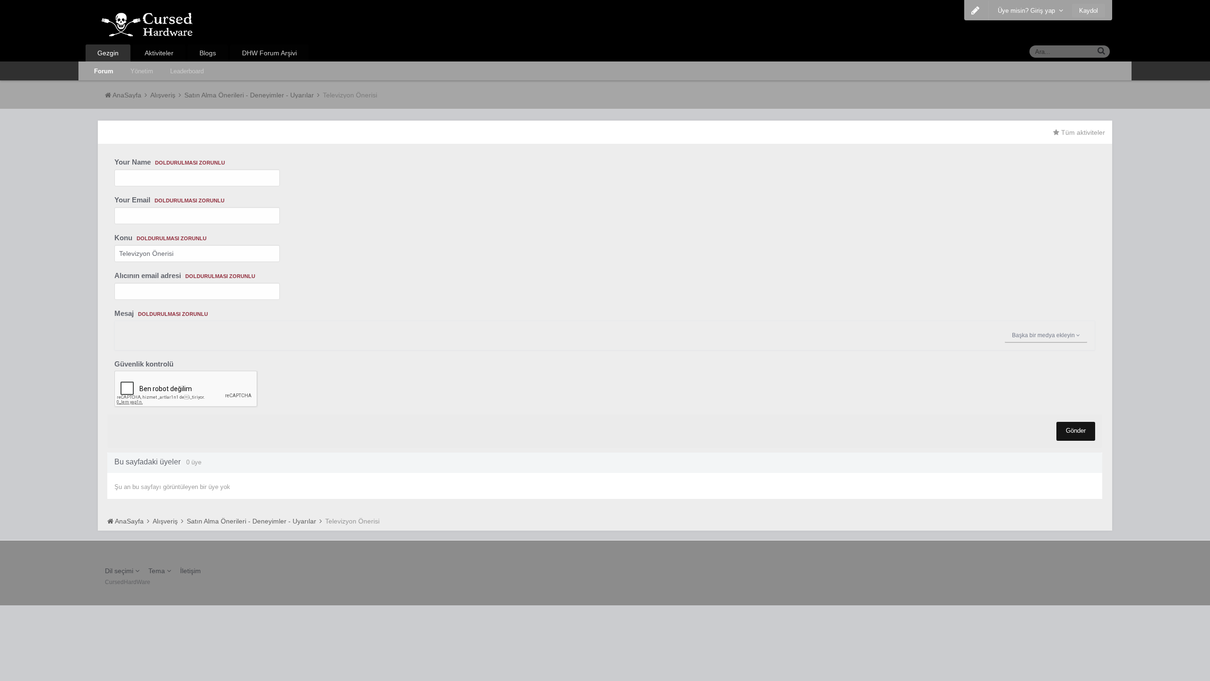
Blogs (207, 53)
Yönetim (141, 71)
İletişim (190, 571)
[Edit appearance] (975, 10)
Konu (160, 238)
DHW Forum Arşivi (269, 53)
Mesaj (161, 313)
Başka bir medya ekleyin (1044, 335)
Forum (103, 71)
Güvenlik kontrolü (143, 364)
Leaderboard (187, 71)
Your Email (169, 200)
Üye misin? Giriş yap (1028, 10)
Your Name (169, 162)
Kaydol (1088, 10)
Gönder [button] (1076, 430)
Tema (157, 571)
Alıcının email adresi (184, 275)
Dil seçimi (120, 571)
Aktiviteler (159, 53)
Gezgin (108, 53)
